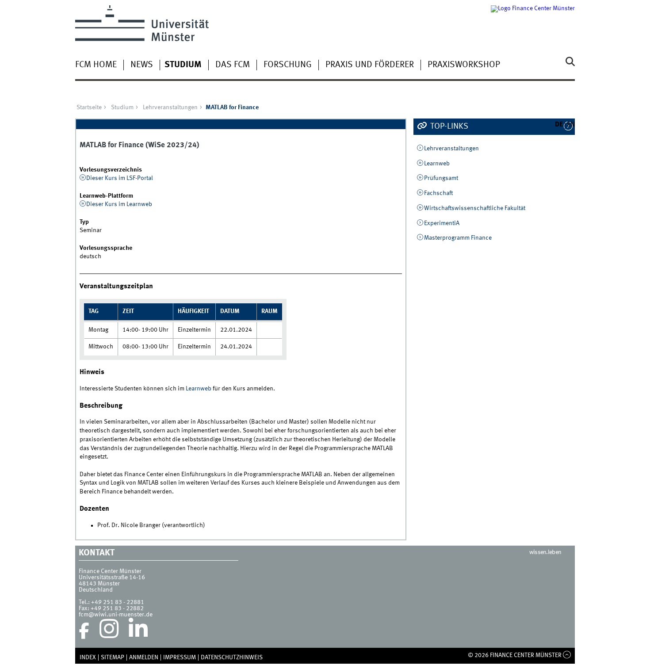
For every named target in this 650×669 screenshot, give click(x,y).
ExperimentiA (441, 223)
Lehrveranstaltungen (170, 107)
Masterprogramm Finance (458, 238)
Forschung (288, 65)
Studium (183, 65)
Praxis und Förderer (369, 65)
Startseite (89, 107)
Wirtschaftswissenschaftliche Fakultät (474, 208)
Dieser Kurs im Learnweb (119, 204)
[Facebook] (84, 631)
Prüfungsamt (441, 178)
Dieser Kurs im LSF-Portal (119, 178)
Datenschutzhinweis (232, 657)
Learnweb (198, 389)
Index (88, 657)
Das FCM (232, 65)
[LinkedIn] (138, 631)
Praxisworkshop (464, 65)
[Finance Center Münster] (533, 23)
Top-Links (448, 126)
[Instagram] (109, 631)
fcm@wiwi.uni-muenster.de (116, 615)
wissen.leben (545, 552)
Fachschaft (438, 193)
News (141, 65)
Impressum (179, 657)
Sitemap (112, 657)
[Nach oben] (567, 655)
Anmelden (143, 657)
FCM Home (96, 65)
